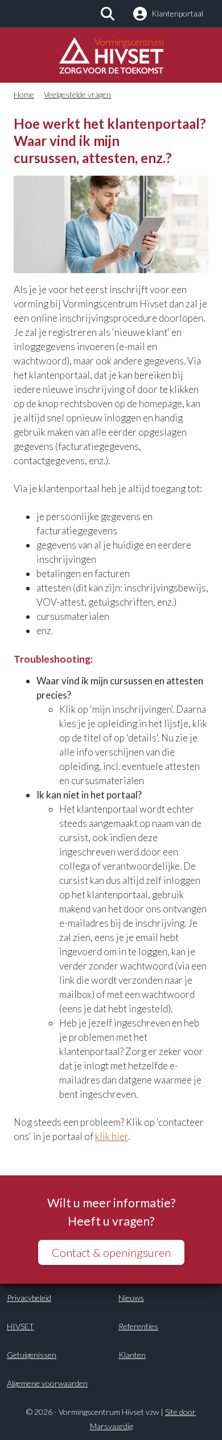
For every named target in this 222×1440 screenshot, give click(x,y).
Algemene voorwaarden (47, 1383)
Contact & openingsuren (111, 1252)
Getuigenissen (31, 1355)
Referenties (138, 1326)
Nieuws (131, 1298)
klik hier (111, 1136)
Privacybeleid (29, 1298)
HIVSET (20, 1326)
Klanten (132, 1355)
